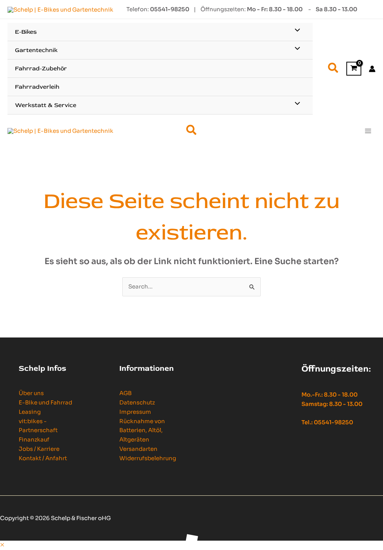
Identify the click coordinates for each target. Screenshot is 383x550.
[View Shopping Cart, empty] (353, 69)
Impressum (135, 411)
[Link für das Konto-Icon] (372, 68)
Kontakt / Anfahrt (43, 458)
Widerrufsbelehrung (147, 458)
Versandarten (138, 448)
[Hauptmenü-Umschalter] (368, 130)
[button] (333, 69)
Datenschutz (137, 402)
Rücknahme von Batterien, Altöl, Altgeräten (142, 430)
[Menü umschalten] (295, 30)
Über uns (31, 393)
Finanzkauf (34, 439)
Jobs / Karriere (39, 448)
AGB (125, 393)
